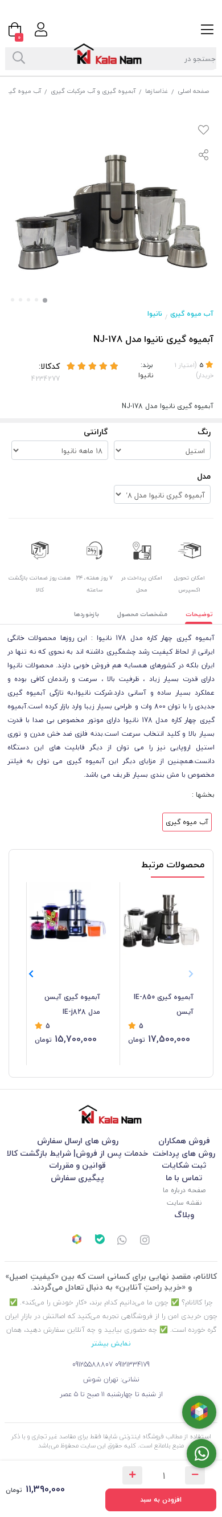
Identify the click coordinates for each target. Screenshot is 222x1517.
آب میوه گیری (21, 90)
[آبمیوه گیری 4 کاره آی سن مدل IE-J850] (160, 920)
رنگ (204, 432)
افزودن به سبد (161, 1500)
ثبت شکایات (184, 1165)
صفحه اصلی (193, 90)
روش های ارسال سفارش (77, 1140)
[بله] (99, 1240)
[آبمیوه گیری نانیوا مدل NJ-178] (111, 1114)
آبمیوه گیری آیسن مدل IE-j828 (72, 1004)
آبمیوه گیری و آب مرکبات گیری (93, 90)
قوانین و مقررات (77, 1165)
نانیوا (154, 314)
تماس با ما (184, 1178)
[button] (31, 973)
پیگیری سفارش (77, 1178)
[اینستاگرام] (145, 1241)
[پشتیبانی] (122, 1241)
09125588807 (92, 1365)
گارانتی (96, 432)
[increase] (132, 1475)
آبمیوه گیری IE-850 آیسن (164, 1004)
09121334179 (132, 1365)
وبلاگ (184, 1215)
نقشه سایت (184, 1203)
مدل (204, 476)
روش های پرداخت (184, 1153)
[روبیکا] (77, 1240)
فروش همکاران (184, 1140)
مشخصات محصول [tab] (142, 614)
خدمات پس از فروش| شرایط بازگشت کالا (77, 1153)
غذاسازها (156, 90)
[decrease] (195, 1475)
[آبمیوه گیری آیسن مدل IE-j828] (67, 920)
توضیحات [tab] (199, 614)
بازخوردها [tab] (86, 614)
